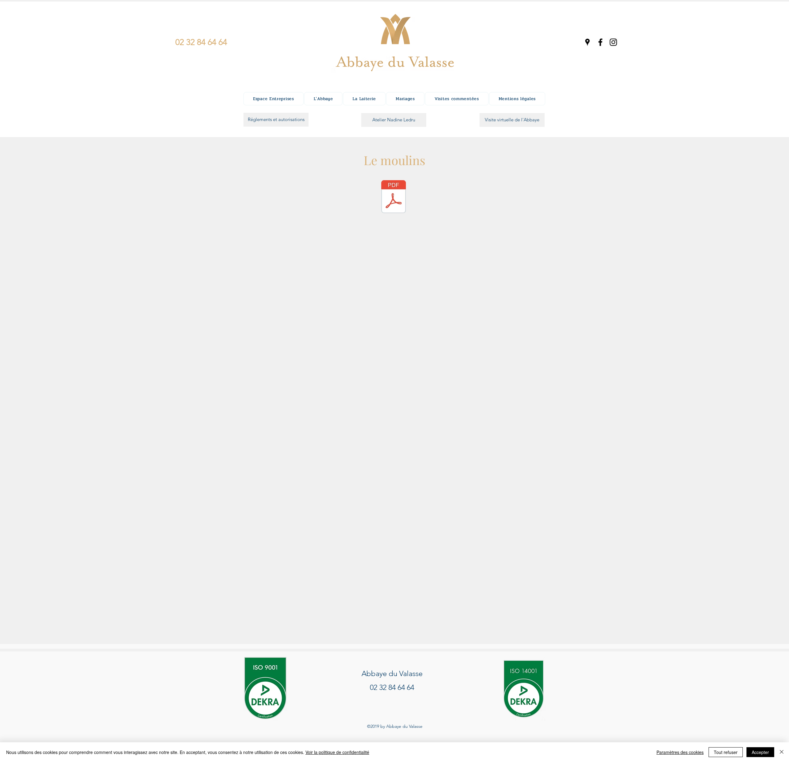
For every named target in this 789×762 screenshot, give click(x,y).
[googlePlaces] (587, 42)
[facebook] (600, 42)
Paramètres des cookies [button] (680, 752)
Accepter (760, 752)
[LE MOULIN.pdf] (393, 197)
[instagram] (613, 42)
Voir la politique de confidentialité (337, 752)
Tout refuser (726, 752)
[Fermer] (781, 752)
